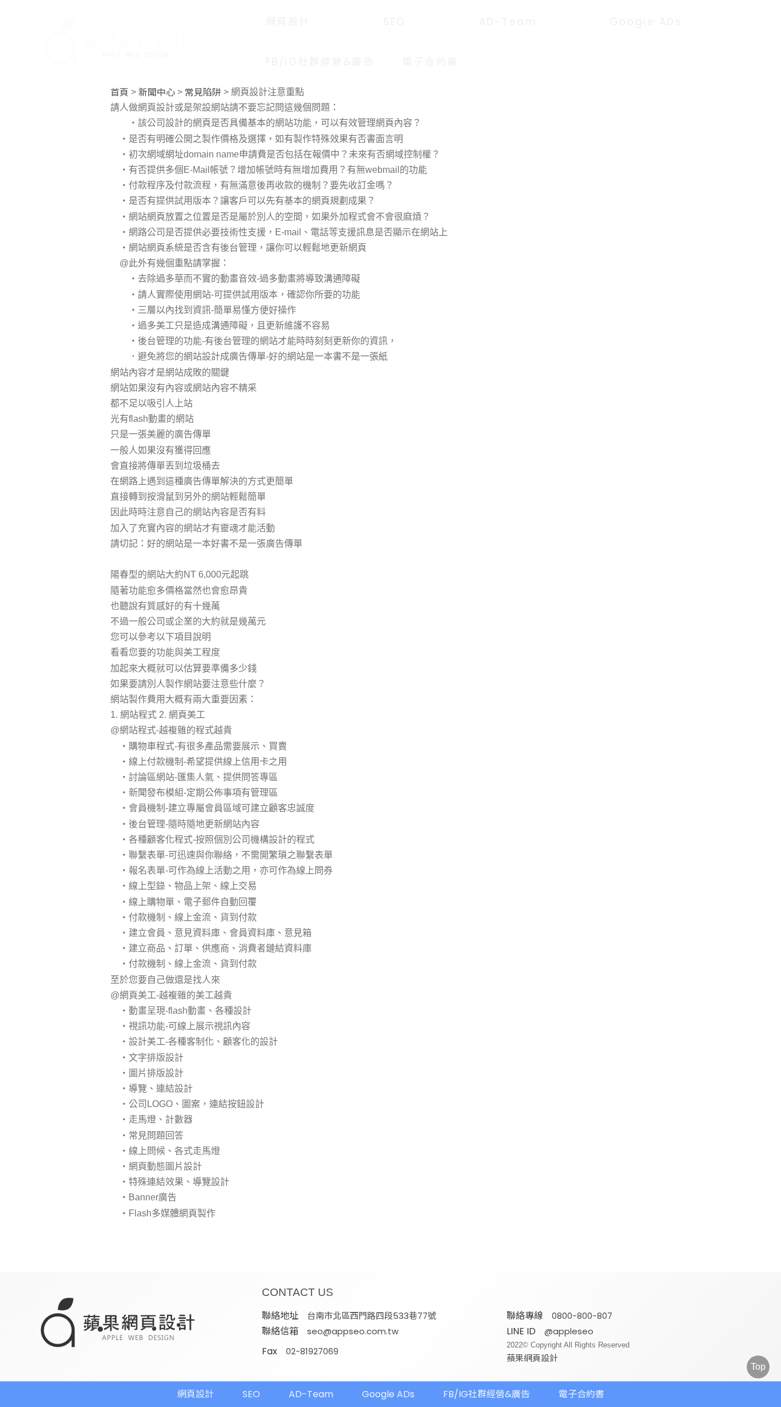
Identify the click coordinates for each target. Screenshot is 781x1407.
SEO (394, 22)
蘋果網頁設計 (532, 1358)
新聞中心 (156, 92)
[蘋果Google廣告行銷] (118, 1324)
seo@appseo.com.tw (353, 1331)
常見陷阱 (203, 92)
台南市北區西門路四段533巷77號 (371, 1315)
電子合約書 (431, 62)
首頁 (119, 92)
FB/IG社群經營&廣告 (320, 62)
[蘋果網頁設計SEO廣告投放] (116, 42)
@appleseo (568, 1331)
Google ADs (646, 22)
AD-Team (508, 22)
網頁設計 (288, 22)
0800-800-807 (582, 1315)
